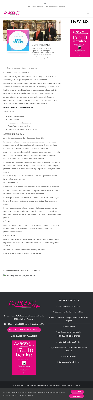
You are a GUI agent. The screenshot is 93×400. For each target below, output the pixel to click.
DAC (45, 385)
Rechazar (76, 396)
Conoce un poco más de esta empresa (22, 68)
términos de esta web (26, 395)
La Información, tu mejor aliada (69, 332)
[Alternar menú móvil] (88, 13)
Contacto (77, 385)
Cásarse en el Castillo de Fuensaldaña (69, 312)
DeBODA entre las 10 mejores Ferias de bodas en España (69, 319)
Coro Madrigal (41, 44)
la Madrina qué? (69, 326)
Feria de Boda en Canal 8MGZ (69, 306)
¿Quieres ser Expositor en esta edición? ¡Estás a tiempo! (69, 349)
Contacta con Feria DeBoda (69, 362)
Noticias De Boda (69, 356)
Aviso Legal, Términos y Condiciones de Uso (60, 385)
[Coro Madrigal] (18, 40)
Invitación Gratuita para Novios (69, 342)
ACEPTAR (77, 392)
